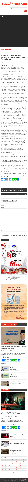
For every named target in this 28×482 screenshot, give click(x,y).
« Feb (13, 472)
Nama (2, 221)
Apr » (15, 472)
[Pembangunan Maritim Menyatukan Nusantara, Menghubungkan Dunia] (13, 335)
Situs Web (3, 230)
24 (16, 467)
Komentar (3, 207)
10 (16, 463)
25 (20, 467)
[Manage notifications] (25, 479)
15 (9, 465)
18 (20, 465)
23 (13, 467)
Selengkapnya (4, 363)
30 (13, 469)
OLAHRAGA (8, 49)
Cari (12, 8)
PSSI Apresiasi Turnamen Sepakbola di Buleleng (15, 194)
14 (5, 465)
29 (9, 469)
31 (16, 469)
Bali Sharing (13, 350)
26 (23, 467)
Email (2, 225)
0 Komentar (17, 62)
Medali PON (24, 62)
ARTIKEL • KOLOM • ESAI (6, 343)
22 (9, 467)
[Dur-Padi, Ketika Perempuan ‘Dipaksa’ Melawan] (5, 435)
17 (16, 465)
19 (23, 465)
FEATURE (4, 409)
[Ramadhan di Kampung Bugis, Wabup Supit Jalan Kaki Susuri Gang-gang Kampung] (5, 442)
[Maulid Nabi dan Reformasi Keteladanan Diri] (5, 368)
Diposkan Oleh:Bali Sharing (6, 62)
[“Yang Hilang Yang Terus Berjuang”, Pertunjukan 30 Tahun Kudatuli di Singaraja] (13, 401)
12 (23, 463)
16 (13, 465)
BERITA (2, 49)
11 (20, 463)
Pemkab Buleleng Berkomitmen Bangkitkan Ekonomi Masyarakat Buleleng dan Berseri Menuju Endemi (13, 189)
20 (2, 467)
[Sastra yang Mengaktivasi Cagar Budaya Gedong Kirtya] (5, 451)
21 (5, 467)
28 (5, 469)
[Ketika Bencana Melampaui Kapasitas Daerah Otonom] (5, 375)
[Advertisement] (14, 33)
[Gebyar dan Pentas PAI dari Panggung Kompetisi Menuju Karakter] (5, 383)
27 (2, 469)
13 (2, 465)
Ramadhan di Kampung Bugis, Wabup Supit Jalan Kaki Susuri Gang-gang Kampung (18, 443)
